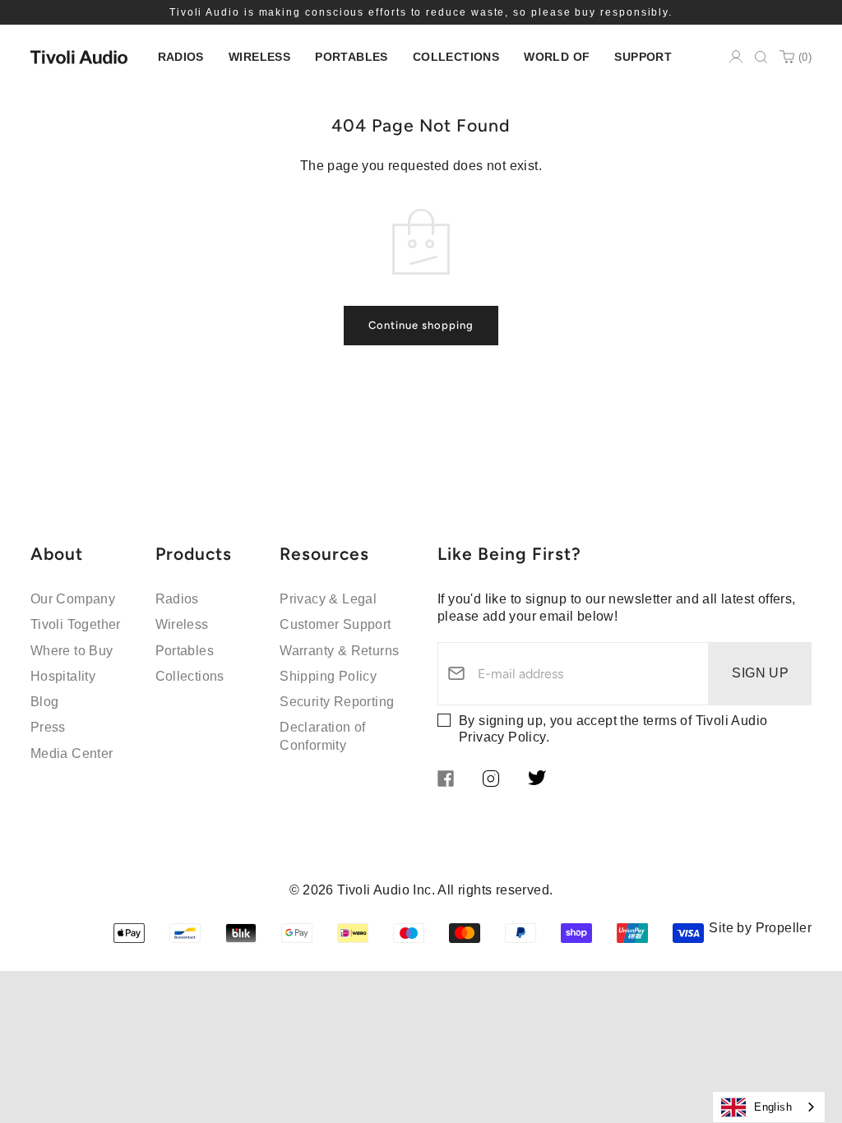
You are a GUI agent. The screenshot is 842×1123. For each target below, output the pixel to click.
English (773, 1107)
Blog (44, 702)
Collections (189, 676)
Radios (177, 599)
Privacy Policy (502, 737)
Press (48, 727)
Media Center (71, 753)
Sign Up (760, 673)
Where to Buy (71, 651)
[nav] (181, 57)
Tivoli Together (75, 624)
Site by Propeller (760, 928)
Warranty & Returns (339, 651)
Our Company (72, 599)
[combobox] (769, 1107)
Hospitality (62, 676)
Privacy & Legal (328, 599)
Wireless (182, 624)
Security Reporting (337, 702)
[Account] (736, 56)
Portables (185, 651)
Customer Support (335, 624)
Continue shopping (421, 325)
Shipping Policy (328, 676)
